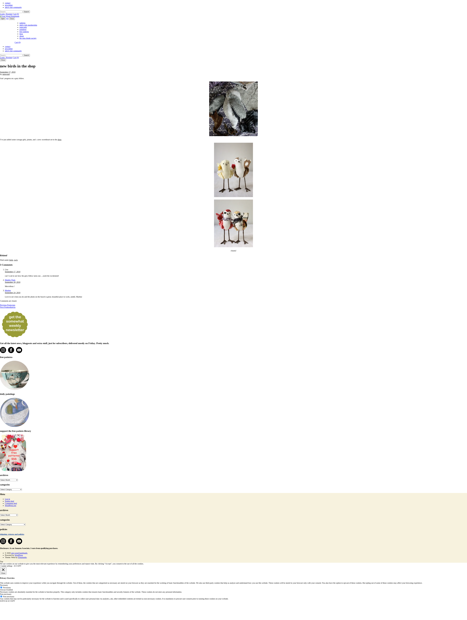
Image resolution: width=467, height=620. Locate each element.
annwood (6, 74)
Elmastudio (22, 557)
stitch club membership (28, 25)
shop (59, 140)
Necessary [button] (4, 585)
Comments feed (11, 503)
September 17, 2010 (7, 72)
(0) (7, 19)
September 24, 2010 (12, 293)
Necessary (7, 588)
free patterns (24, 32)
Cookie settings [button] (6, 566)
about (21, 36)
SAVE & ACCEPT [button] (7, 601)
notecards (23, 27)
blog (21, 34)
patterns (22, 23)
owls (16, 260)
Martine (8, 290)
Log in (7, 499)
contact (7, 3)
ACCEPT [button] (17, 566)
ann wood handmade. (19, 553)
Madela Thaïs (10, 280)
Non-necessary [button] (5, 594)
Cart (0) (16, 14)
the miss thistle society (27, 38)
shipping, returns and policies (12, 534)
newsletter (9, 5)
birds (11, 260)
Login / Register (6, 14)
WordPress (19, 555)
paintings (22, 29)
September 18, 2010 (12, 282)
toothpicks (7, 307)
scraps (7, 305)
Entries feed (9, 501)
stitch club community (13, 7)
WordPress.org (10, 506)
